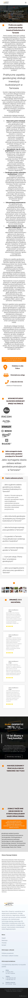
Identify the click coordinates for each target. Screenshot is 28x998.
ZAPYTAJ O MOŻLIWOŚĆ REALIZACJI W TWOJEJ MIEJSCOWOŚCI (14, 359)
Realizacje (4, 940)
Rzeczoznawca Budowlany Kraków (10, 859)
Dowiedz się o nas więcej (14, 756)
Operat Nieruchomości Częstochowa (10, 864)
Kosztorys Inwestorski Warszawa (9, 869)
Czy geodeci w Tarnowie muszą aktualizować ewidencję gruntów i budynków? (14, 538)
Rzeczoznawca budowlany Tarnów (16, 863)
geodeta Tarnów (10, 837)
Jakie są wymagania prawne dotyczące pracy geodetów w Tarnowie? (13, 570)
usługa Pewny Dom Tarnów (13, 847)
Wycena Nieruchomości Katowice (12, 871)
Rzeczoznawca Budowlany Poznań (13, 882)
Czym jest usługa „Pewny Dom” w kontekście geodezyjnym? (12, 559)
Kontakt (4, 945)
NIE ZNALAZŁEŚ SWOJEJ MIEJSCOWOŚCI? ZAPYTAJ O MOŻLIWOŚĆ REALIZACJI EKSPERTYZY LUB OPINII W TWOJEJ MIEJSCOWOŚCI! (14, 824)
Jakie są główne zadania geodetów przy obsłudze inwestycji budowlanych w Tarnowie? (12, 488)
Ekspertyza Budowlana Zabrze (13, 887)
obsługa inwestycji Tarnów (13, 843)
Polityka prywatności (8, 953)
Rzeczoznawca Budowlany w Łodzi (15, 867)
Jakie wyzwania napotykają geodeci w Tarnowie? (13, 549)
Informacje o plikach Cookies (10, 955)
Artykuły (4, 942)
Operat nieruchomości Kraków (15, 874)
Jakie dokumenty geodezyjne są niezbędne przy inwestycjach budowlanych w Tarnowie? (14, 518)
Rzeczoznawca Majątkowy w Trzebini (10, 883)
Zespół (4, 938)
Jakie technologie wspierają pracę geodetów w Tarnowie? (13, 528)
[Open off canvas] (25, 2)
